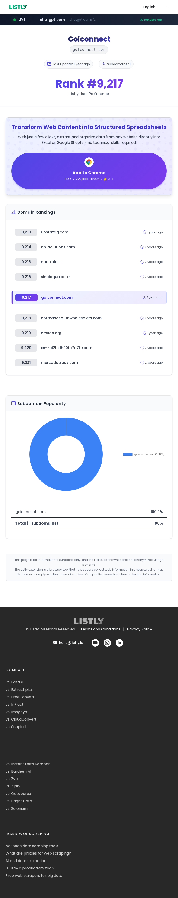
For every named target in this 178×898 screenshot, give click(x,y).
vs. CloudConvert (21, 719)
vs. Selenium (17, 808)
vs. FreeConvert (20, 697)
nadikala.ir (51, 262)
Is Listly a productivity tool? (30, 868)
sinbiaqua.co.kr (55, 276)
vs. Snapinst (16, 726)
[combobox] (150, 7)
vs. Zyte (12, 778)
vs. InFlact (15, 704)
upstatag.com (54, 232)
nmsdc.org (51, 333)
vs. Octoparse (18, 793)
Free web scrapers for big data (34, 875)
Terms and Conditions (100, 629)
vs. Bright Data (19, 801)
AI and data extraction (26, 860)
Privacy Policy (139, 629)
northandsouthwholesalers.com (71, 318)
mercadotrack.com (59, 362)
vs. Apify (13, 786)
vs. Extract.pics (19, 689)
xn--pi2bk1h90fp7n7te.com (66, 347)
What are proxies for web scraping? (38, 853)
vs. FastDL (14, 682)
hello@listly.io (70, 642)
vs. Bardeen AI (18, 771)
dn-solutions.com (58, 247)
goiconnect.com (57, 297)
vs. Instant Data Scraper (28, 764)
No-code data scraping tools (32, 846)
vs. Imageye (16, 712)
